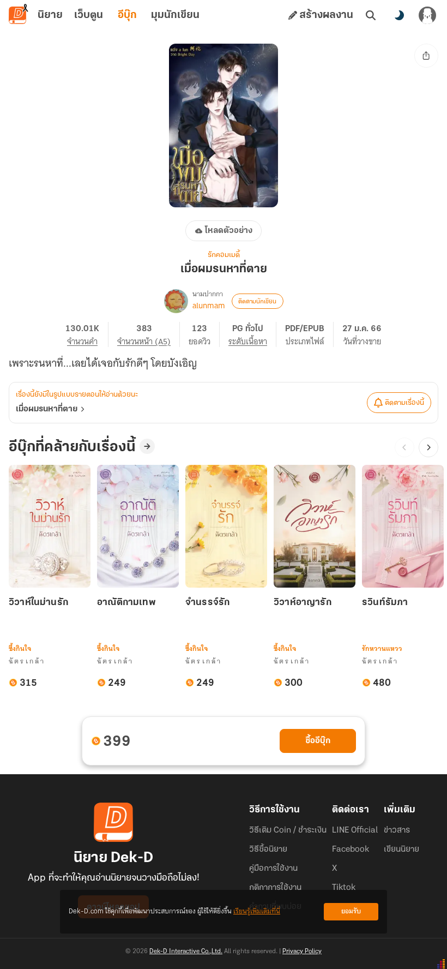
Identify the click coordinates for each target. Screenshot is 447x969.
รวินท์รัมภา (385, 603)
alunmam (208, 305)
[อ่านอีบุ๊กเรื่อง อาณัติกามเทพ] (138, 526)
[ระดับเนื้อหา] (252, 334)
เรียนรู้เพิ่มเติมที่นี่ (256, 911)
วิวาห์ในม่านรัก (38, 603)
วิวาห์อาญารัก (302, 603)
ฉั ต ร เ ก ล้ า (26, 661)
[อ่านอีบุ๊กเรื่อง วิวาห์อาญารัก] (314, 526)
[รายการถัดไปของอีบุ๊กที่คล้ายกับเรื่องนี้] (428, 447)
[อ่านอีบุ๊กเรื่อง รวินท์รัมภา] (403, 526)
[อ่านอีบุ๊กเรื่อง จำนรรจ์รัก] (226, 526)
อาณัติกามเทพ (126, 603)
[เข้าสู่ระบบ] (427, 15)
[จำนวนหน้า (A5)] (148, 334)
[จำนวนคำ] (86, 334)
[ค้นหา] (371, 15)
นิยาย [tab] (50, 15)
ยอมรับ (351, 911)
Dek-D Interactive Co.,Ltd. (185, 951)
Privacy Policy (302, 951)
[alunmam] (176, 301)
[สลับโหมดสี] (399, 15)
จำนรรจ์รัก (207, 603)
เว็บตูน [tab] (88, 15)
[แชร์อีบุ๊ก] (426, 56)
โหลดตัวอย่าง (228, 230)
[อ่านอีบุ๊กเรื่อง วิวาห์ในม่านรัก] (49, 526)
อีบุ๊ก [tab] (127, 15)
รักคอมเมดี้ (224, 255)
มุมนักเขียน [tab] (175, 15)
